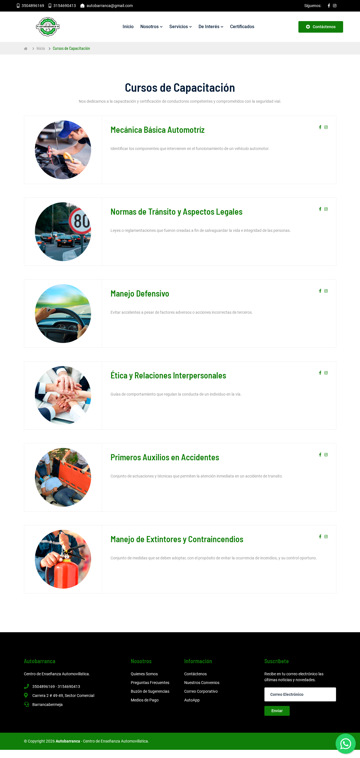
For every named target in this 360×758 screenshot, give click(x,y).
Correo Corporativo (201, 691)
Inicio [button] (128, 26)
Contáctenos (324, 26)
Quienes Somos (144, 674)
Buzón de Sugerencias (150, 691)
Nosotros (149, 26)
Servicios (178, 26)
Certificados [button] (242, 26)
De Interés (209, 26)
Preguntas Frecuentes (150, 682)
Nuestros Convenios (201, 682)
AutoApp (192, 700)
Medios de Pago (145, 700)
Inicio (41, 48)
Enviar (277, 710)
